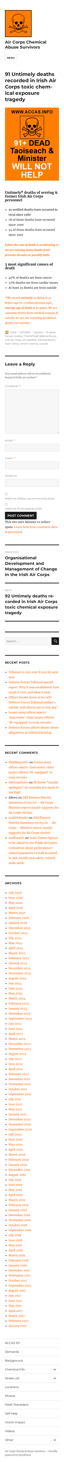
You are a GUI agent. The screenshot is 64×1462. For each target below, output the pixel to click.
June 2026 (16, 897)
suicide (43, 343)
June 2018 (15, 1240)
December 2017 (19, 1270)
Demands (12, 1352)
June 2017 (15, 1300)
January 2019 (18, 1210)
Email (10, 458)
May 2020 (15, 1144)
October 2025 (18, 933)
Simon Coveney (29, 343)
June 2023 (16, 1028)
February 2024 (19, 1003)
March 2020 (17, 1154)
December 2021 (19, 1079)
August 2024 (17, 978)
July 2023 (15, 1023)
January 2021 (18, 1114)
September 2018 (20, 1230)
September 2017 (20, 1285)
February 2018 (18, 1260)
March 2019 (17, 1200)
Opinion (38, 332)
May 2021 (15, 1109)
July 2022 (15, 1059)
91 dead (50, 332)
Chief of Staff (31, 336)
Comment (13, 386)
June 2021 (15, 1104)
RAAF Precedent (17, 1404)
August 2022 (17, 1054)
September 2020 (20, 1129)
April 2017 (15, 1311)
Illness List (12, 1378)
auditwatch (16, 838)
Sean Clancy (12, 343)
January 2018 (18, 1265)
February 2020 (19, 1159)
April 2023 (16, 1033)
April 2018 (16, 1250)
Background (14, 1360)
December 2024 (20, 968)
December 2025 (20, 928)
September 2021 (20, 1094)
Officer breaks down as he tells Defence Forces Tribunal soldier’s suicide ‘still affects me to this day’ (33, 702)
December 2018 (19, 1215)
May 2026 (16, 903)
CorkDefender (18, 817)
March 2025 (17, 953)
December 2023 (19, 1013)
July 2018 (15, 1235)
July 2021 (15, 1099)
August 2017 (17, 1290)
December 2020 (20, 1119)
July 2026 (15, 892)
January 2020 (18, 1164)
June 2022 (16, 1064)
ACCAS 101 (12, 1343)
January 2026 (18, 923)
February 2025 (19, 958)
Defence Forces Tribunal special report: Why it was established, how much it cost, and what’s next (34, 687)
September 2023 (20, 1018)
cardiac (18, 336)
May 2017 (15, 1305)
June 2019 (15, 1185)
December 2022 (20, 1044)
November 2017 (19, 1275)
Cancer (9, 336)
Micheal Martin (46, 339)
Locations (12, 1387)
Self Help (11, 1413)
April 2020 (16, 1149)
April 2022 (16, 1069)
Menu (11, 57)
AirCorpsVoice (18, 782)
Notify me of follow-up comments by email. (30, 498)
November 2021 (20, 1084)
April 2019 (16, 1195)
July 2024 (15, 983)
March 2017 (17, 1316)
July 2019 (15, 1180)
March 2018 (17, 1255)
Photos (10, 1396)
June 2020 (16, 1139)
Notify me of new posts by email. (23, 508)
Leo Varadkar (29, 339)
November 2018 (20, 1220)
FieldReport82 (19, 762)
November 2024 (20, 973)
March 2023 (17, 1039)
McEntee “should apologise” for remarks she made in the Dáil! (34, 787)
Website (11, 475)
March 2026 (17, 913)
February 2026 (19, 918)
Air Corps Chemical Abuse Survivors (25, 45)
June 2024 (16, 988)
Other (9, 1440)
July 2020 (15, 1134)
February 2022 (19, 1074)
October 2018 (18, 1225)
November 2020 (20, 1124)
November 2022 (20, 1049)
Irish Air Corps (13, 339)
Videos (10, 1431)
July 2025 (15, 938)
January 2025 (18, 963)
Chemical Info (15, 1369)
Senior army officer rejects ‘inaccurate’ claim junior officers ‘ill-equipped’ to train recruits (31, 717)
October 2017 (18, 1280)
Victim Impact (15, 1422)
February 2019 (19, 1205)
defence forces (47, 336)
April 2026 (16, 908)
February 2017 (18, 1321)
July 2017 (15, 1295)
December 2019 (19, 1169)
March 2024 (17, 998)
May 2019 (15, 1190)
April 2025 (16, 948)
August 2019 (17, 1175)
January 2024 (18, 1008)
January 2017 (17, 1326)
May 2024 (15, 993)
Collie (13, 332)
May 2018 (15, 1245)
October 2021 (18, 1089)
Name (10, 440)
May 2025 (15, 943)
